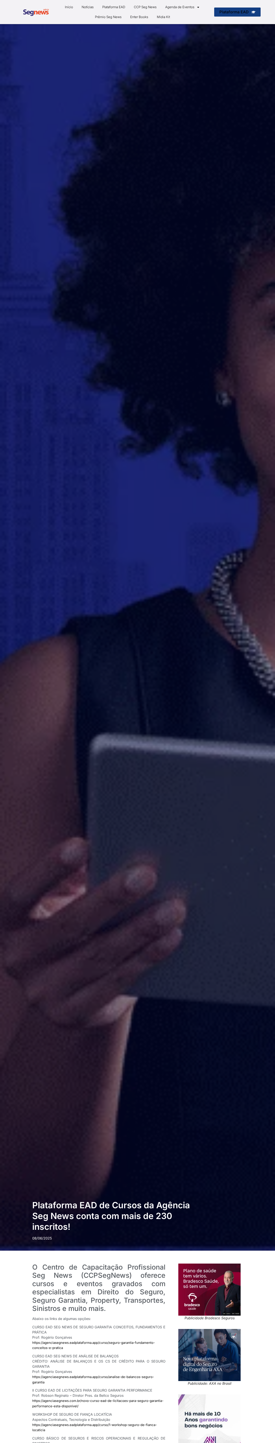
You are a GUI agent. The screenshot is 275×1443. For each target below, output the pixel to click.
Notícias (88, 7)
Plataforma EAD (113, 7)
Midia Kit (163, 17)
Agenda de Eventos (179, 7)
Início (69, 7)
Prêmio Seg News (108, 17)
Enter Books (139, 17)
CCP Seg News (145, 7)
